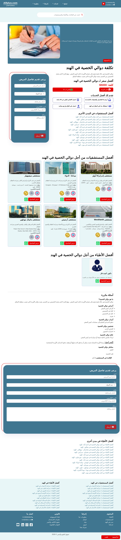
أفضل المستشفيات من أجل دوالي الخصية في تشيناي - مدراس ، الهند (92, 124)
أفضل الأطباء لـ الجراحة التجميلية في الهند (47, 505)
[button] (64, 3)
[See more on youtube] (18, 524)
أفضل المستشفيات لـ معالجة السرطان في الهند (99, 503)
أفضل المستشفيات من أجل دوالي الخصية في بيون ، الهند (95, 145)
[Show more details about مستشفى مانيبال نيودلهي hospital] (26, 243)
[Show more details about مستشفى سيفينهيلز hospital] (26, 199)
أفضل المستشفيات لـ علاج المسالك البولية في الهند (98, 500)
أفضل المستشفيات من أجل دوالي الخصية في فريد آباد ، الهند (94, 127)
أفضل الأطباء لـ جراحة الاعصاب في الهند (47, 486)
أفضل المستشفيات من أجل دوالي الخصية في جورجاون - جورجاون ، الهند (90, 129)
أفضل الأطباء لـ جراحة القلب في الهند (48, 488)
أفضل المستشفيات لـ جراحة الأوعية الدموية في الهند (97, 493)
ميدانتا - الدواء (70, 176)
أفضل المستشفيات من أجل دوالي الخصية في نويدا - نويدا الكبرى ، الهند (91, 142)
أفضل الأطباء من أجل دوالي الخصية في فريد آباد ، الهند (96, 455)
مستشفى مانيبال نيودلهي (30, 220)
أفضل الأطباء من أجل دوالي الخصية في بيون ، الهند (97, 473)
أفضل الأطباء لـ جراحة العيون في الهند (48, 491)
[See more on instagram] (27, 524)
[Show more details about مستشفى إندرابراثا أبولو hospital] (98, 199)
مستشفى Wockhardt (103, 220)
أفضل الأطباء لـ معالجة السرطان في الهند (47, 503)
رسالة (43, 115)
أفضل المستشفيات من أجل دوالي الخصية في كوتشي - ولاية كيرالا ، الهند (91, 135)
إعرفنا (84, 514)
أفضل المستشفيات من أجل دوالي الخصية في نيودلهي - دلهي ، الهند (92, 140)
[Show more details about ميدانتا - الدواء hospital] (62, 199)
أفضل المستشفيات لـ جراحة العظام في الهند (100, 498)
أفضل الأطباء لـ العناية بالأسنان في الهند (47, 507)
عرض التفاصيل (106, 199)
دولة (44, 91)
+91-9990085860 (110, 2)
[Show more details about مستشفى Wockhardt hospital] (98, 243)
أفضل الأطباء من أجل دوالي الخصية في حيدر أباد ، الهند (96, 460)
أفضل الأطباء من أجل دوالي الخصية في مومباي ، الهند (96, 465)
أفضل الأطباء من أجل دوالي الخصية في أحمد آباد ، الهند (96, 444)
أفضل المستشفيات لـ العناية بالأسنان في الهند (99, 507)
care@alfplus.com (109, 4)
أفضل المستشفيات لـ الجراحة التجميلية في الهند (99, 505)
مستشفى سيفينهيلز (32, 176)
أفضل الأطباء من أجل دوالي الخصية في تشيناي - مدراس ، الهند (93, 452)
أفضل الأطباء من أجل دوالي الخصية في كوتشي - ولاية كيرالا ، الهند (92, 462)
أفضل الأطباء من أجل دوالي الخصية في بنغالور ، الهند (96, 447)
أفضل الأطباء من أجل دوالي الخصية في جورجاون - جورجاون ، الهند (92, 457)
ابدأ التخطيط (107, 60)
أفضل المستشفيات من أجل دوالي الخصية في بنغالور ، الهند (95, 119)
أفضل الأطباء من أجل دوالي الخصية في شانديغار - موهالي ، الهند (93, 450)
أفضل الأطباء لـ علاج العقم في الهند (48, 495)
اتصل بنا (30, 514)
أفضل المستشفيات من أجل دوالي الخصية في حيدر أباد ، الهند (94, 132)
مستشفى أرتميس (69, 220)
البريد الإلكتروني (40, 107)
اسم (44, 83)
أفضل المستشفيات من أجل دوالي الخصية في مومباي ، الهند (94, 137)
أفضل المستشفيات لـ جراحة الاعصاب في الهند (99, 486)
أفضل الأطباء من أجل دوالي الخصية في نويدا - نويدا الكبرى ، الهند (93, 470)
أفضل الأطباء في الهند (50, 483)
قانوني (57, 514)
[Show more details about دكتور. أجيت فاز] (97, 281)
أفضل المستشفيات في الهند (102, 483)
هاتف (44, 99)
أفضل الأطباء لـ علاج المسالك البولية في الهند (45, 500)
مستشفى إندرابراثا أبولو (102, 176)
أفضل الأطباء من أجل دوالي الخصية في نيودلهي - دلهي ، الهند (94, 467)
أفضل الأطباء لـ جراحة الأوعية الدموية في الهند (45, 493)
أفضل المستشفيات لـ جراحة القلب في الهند (100, 488)
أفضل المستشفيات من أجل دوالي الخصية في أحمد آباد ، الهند (94, 117)
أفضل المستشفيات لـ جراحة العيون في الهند (100, 491)
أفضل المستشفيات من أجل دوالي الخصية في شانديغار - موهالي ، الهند (91, 122)
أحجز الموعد (105, 89)
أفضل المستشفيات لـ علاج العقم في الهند (101, 495)
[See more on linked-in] (22, 524)
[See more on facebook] (31, 524)
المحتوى (110, 514)
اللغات (106, 537)
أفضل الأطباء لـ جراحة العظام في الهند (48, 498)
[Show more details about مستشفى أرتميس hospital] (62, 243)
